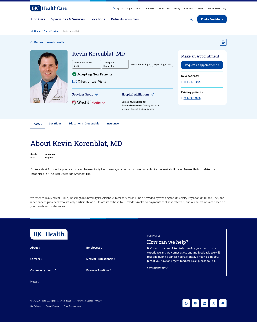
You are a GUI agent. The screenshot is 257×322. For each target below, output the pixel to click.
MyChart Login (124, 8)
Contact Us (164, 8)
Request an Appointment (201, 65)
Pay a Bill (188, 8)
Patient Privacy (52, 306)
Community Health (42, 270)
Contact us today (156, 267)
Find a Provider (210, 19)
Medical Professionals (99, 259)
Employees (93, 247)
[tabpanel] (128, 158)
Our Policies (35, 306)
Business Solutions (97, 270)
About (139, 8)
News (200, 8)
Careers (150, 8)
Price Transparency (72, 306)
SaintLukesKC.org (217, 8)
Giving (177, 8)
